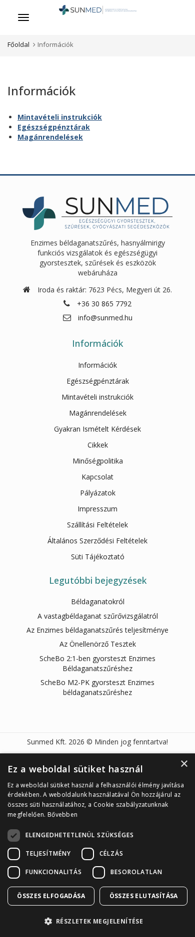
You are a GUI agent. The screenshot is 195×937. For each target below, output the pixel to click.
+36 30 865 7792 (104, 303)
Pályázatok (98, 492)
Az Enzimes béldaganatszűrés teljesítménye (97, 630)
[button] (98, 921)
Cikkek (98, 445)
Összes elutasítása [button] (144, 896)
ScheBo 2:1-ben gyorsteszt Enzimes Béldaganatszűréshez (98, 663)
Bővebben (63, 814)
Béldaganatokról (97, 601)
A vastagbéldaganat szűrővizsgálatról (98, 616)
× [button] (184, 764)
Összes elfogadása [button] (51, 896)
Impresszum (98, 508)
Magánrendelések (50, 137)
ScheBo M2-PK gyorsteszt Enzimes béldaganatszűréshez (97, 687)
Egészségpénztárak (54, 127)
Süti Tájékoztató (97, 556)
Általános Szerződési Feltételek (98, 540)
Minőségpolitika (97, 461)
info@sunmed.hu (105, 317)
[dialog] (97, 845)
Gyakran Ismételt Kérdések (97, 429)
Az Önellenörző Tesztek (98, 644)
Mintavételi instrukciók (60, 117)
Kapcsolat (98, 476)
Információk (97, 365)
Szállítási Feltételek (97, 524)
